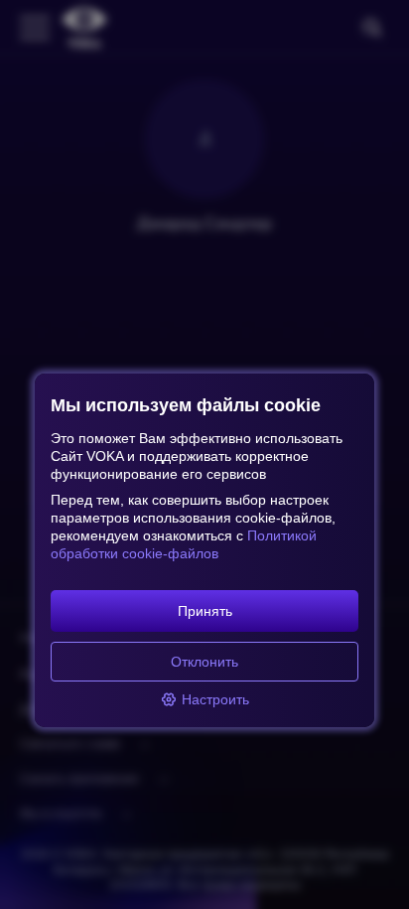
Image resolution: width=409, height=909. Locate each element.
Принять (205, 611)
